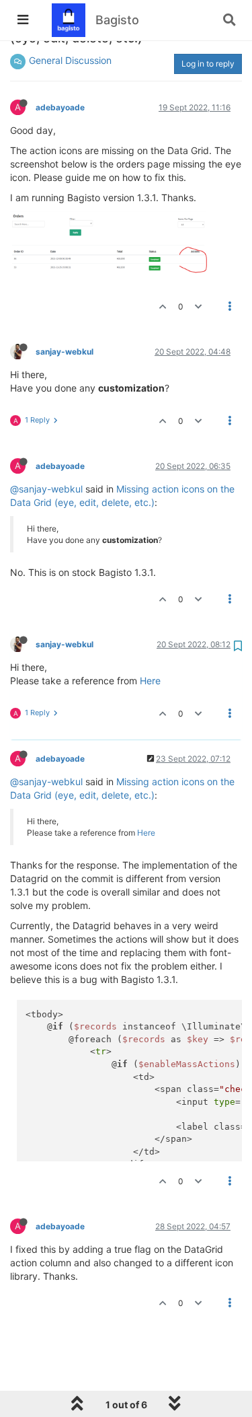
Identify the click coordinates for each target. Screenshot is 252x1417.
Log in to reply (208, 64)
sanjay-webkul (64, 352)
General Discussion (70, 60)
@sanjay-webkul (46, 489)
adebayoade (60, 107)
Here (150, 680)
